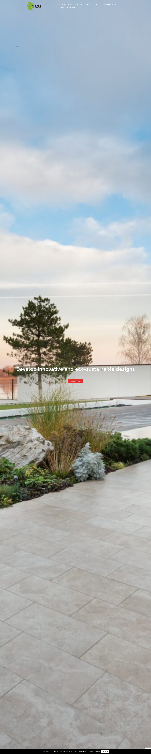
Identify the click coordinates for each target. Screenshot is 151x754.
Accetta (105, 751)
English (72, 7)
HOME (63, 5)
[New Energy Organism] (34, 6)
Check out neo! (75, 381)
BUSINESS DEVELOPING (109, 5)
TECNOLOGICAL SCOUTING (82, 5)
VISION (69, 5)
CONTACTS (64, 7)
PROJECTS (96, 5)
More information (95, 751)
